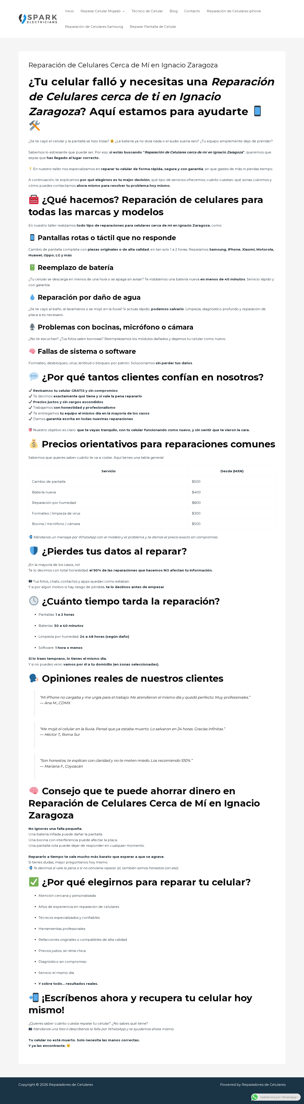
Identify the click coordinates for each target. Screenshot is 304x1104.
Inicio (69, 11)
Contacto (192, 11)
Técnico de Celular (147, 11)
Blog (174, 11)
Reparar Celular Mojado (101, 11)
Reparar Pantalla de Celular (153, 26)
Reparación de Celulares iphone (234, 11)
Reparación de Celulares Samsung (94, 26)
